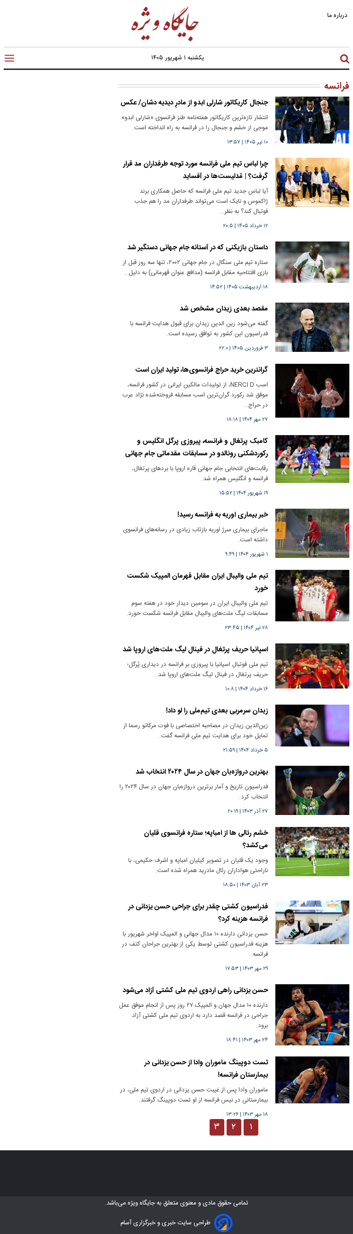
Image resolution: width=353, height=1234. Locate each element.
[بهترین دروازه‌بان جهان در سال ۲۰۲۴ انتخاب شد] (312, 790)
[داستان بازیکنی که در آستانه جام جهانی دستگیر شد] (312, 262)
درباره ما (338, 15)
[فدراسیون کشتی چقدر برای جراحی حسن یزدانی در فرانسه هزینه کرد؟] (312, 922)
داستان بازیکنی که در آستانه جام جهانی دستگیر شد (197, 247)
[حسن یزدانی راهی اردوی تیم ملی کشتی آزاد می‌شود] (312, 1014)
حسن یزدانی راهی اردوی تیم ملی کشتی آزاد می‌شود (195, 990)
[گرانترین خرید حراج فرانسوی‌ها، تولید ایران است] (312, 391)
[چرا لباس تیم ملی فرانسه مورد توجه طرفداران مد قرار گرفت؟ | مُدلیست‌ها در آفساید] (312, 182)
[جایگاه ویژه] (165, 40)
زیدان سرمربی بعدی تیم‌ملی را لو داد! (217, 711)
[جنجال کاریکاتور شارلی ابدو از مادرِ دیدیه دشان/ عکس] (312, 120)
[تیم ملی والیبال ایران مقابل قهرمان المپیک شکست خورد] (312, 595)
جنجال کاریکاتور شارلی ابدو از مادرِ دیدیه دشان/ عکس (194, 103)
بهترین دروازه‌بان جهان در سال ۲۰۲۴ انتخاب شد (202, 772)
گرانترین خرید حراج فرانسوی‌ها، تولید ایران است (201, 370)
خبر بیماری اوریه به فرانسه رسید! (222, 515)
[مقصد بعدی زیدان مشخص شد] (312, 327)
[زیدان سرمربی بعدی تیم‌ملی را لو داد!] (312, 725)
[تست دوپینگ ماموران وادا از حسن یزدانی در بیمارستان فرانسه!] (312, 1079)
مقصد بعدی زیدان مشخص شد (224, 309)
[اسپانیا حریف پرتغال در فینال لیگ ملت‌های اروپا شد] (312, 666)
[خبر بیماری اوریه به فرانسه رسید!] (312, 533)
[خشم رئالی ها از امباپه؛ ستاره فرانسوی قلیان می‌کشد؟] (312, 851)
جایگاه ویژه (140, 1203)
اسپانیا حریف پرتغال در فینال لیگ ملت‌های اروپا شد (195, 649)
